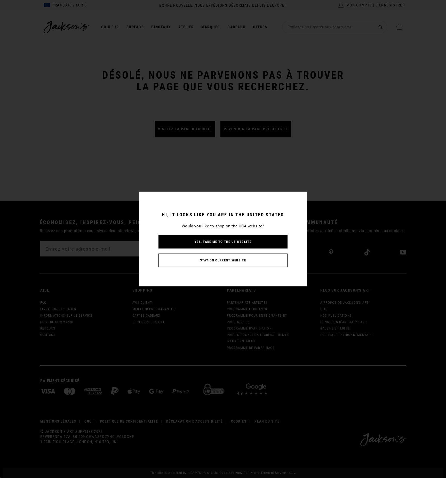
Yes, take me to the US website (223, 242)
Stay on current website (223, 260)
